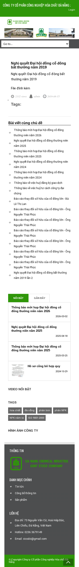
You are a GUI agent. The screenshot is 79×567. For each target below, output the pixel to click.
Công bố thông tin (25, 493)
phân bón (44, 410)
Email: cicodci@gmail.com (31, 538)
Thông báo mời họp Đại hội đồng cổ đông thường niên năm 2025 (36, 348)
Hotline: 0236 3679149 (28, 532)
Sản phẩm (21, 499)
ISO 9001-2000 (36, 417)
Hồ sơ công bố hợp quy (44, 366)
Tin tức (19, 486)
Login (71, 9)
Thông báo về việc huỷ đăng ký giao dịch (38, 182)
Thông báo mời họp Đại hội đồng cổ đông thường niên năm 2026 (36, 309)
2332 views (21, 96)
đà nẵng (29, 410)
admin (37, 96)
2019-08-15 (53, 96)
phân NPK (60, 410)
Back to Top (68, 562)
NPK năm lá (17, 417)
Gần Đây (39, 298)
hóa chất (15, 410)
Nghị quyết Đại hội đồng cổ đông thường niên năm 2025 (34, 328)
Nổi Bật (18, 298)
